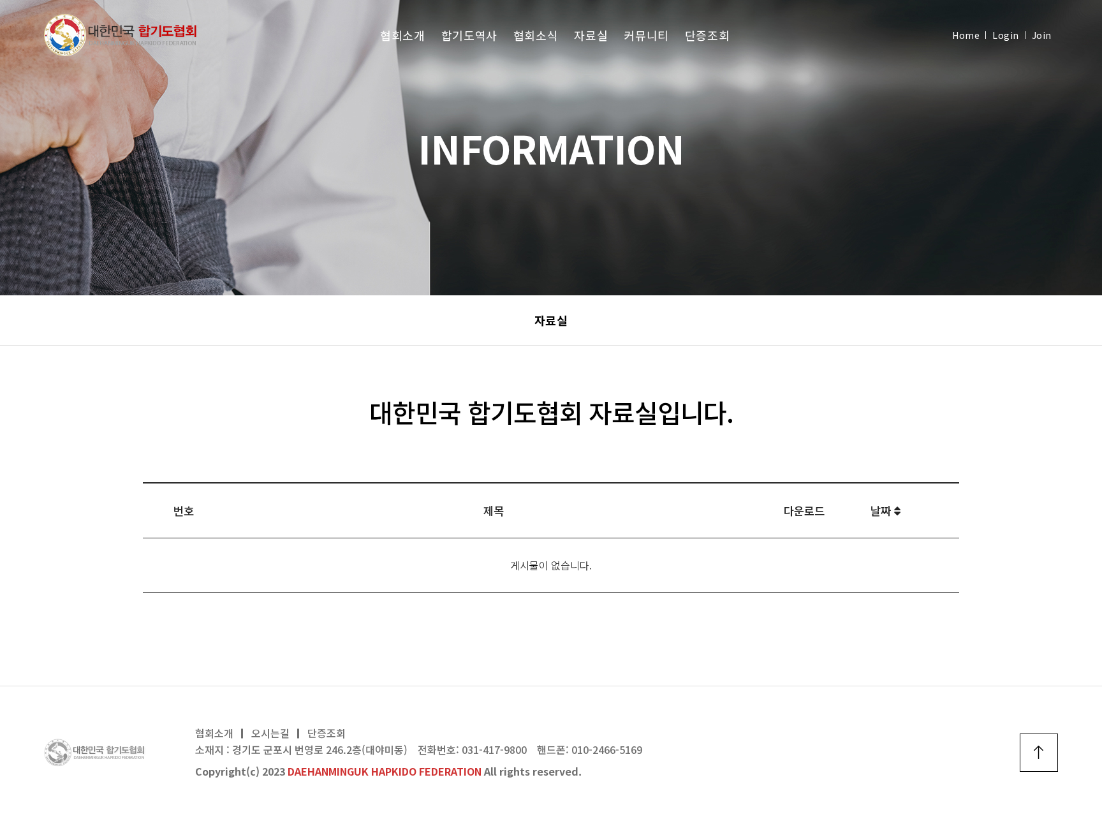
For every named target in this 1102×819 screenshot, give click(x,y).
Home (966, 35)
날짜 (882, 511)
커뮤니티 (646, 35)
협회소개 (402, 35)
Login (1005, 35)
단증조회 (707, 35)
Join (1042, 35)
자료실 (591, 35)
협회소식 (536, 35)
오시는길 (270, 733)
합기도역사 (469, 35)
